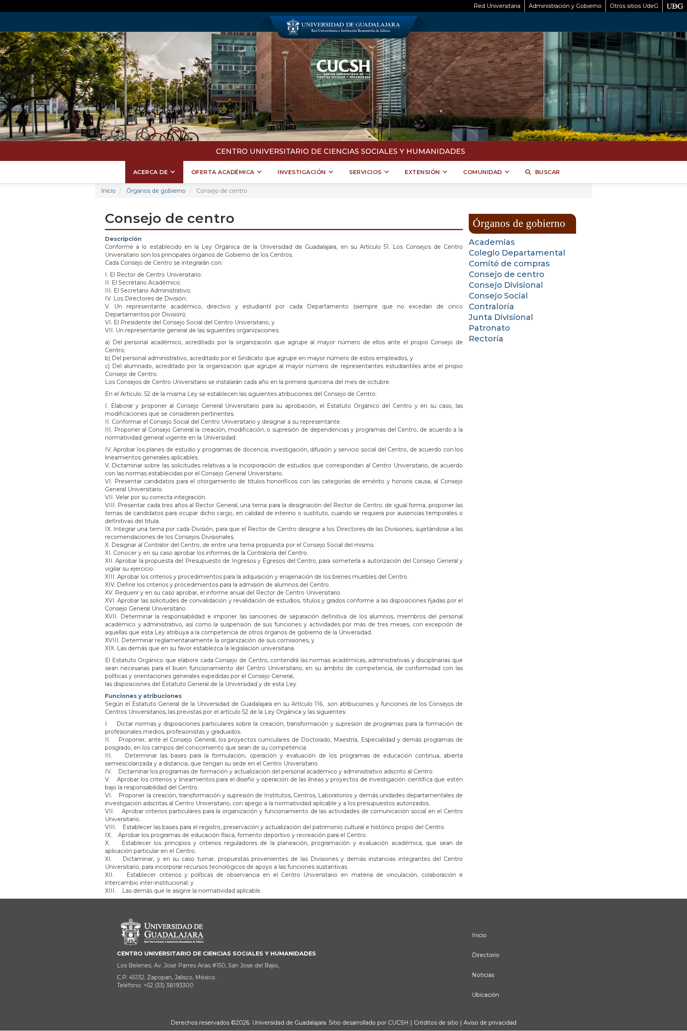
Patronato (489, 328)
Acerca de (150, 172)
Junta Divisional (501, 317)
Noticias (483, 975)
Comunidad (482, 172)
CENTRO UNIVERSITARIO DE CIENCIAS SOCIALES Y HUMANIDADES (340, 151)
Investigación (302, 172)
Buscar (547, 172)
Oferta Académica (222, 172)
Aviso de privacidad (489, 1022)
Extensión (422, 172)
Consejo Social (498, 295)
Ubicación (485, 994)
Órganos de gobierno (156, 190)
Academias (492, 242)
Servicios (365, 172)
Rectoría (486, 338)
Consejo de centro (506, 274)
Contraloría (491, 306)
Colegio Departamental (517, 253)
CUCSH (398, 1022)
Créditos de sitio (436, 1022)
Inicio (108, 190)
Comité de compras (509, 263)
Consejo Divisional (506, 285)
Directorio (485, 955)
